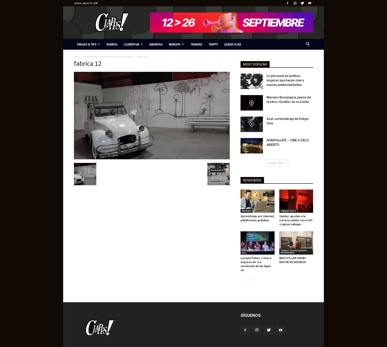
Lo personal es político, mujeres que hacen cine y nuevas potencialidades (285, 80)
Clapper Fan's (288, 210)
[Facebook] (287, 3)
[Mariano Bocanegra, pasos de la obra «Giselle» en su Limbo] (252, 103)
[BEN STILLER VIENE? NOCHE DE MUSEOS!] (296, 243)
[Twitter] (302, 3)
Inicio (77, 56)
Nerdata (175, 44)
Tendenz (196, 44)
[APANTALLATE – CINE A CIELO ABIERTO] (252, 145)
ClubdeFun (131, 44)
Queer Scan (232, 44)
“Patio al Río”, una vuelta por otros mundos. (108, 56)
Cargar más (275, 163)
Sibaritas (156, 44)
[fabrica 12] (152, 158)
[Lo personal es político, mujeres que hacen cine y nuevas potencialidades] (252, 81)
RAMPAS (112, 44)
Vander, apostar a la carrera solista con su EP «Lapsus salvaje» (296, 220)
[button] (307, 45)
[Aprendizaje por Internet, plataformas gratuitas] (258, 201)
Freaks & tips (87, 44)
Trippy (213, 44)
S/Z (244, 252)
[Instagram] (295, 3)
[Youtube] (309, 3)
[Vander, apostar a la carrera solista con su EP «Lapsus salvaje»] (296, 201)
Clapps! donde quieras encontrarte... (294, 251)
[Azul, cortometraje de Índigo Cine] (252, 124)
